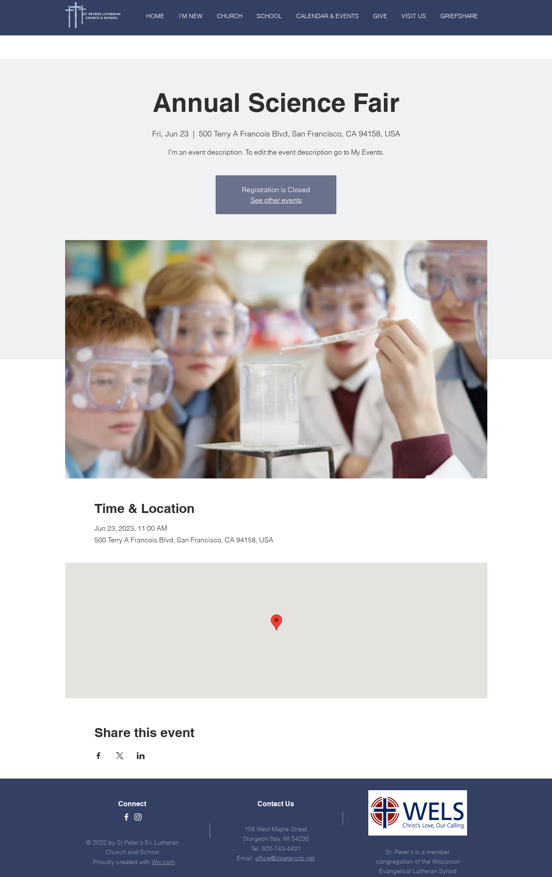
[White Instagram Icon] (138, 817)
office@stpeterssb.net (285, 858)
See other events (276, 200)
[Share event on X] (120, 755)
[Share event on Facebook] (98, 755)
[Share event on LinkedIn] (141, 755)
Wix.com (163, 862)
